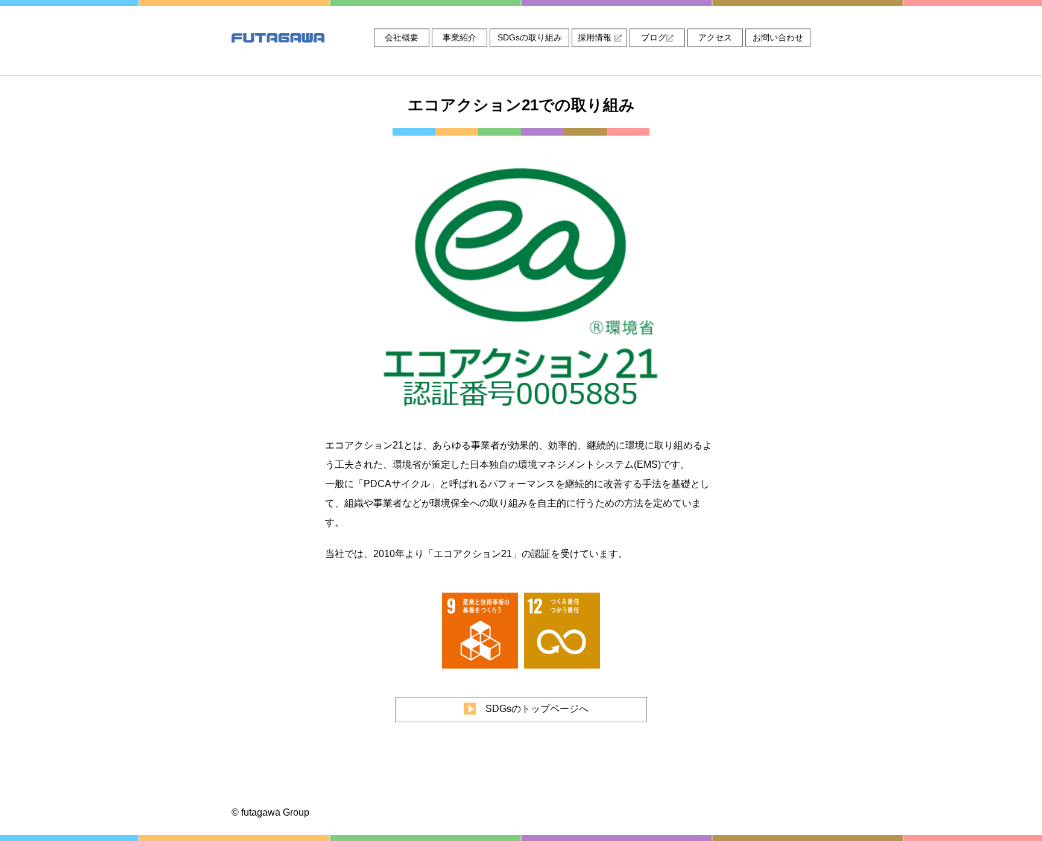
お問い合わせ (778, 37)
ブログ (653, 37)
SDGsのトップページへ (537, 709)
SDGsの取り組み (529, 37)
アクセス (715, 37)
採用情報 (594, 37)
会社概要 (401, 37)
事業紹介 (459, 37)
